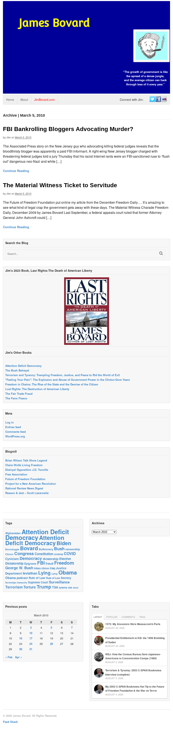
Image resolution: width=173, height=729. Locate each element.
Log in (9, 422)
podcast (22, 578)
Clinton (9, 554)
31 (30, 649)
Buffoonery (46, 549)
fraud (49, 563)
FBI (41, 562)
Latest (98, 616)
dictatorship (50, 559)
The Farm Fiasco (16, 398)
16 (20, 638)
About (24, 99)
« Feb (8, 657)
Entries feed (13, 427)
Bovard (29, 548)
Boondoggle (12, 549)
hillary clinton (41, 568)
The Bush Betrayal (17, 370)
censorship (72, 549)
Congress (24, 553)
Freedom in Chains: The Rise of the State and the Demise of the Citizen (51, 384)
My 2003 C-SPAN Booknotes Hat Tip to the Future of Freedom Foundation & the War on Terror (134, 689)
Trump (44, 586)
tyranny (63, 587)
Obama (67, 572)
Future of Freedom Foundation (25, 479)
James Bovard (54, 22)
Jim (8, 137)
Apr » (18, 657)
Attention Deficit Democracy (23, 366)
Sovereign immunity (16, 582)
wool (75, 587)
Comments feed (15, 432)
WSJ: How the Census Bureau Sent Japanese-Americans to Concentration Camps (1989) (133, 656)
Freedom (64, 562)
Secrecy (66, 578)
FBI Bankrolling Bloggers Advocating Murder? (68, 129)
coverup (58, 554)
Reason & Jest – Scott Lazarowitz (27, 493)
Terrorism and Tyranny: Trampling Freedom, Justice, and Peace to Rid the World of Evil (62, 375)
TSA (55, 587)
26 (51, 644)
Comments (128, 616)
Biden (64, 543)
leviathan (30, 573)
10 (30, 633)
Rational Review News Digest (24, 488)
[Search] (161, 253)
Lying (44, 572)
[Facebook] (158, 99)
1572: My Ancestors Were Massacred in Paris (132, 624)
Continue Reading (16, 171)
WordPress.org (15, 436)
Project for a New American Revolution (30, 484)
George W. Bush (19, 567)
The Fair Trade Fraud (18, 394)
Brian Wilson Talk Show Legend (26, 460)
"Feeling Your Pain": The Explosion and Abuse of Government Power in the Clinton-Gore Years (67, 380)
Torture (29, 587)
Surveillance (59, 581)
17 (30, 638)
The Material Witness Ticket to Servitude (60, 185)
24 (30, 644)
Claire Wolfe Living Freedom (24, 465)
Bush (59, 548)
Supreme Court (38, 582)
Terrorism (14, 587)
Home (10, 99)
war (70, 587)
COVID (70, 553)
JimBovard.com (44, 99)
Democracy (31, 558)
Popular (111, 616)
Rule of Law (37, 578)
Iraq (52, 568)
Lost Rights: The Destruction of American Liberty (37, 389)
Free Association (16, 474)
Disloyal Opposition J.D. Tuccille (26, 470)
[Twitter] (152, 99)
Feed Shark (10, 722)
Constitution (44, 554)
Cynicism (12, 559)
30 (20, 649)
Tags (142, 616)
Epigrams (30, 563)
